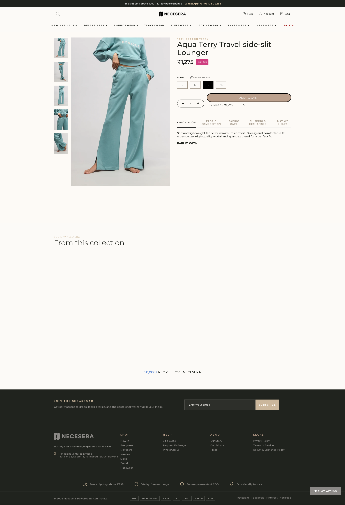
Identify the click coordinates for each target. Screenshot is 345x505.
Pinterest (272, 497)
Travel (124, 463)
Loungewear (125, 25)
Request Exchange (174, 445)
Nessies (125, 454)
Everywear (126, 445)
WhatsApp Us (171, 449)
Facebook (257, 497)
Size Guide (169, 440)
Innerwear (238, 25)
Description (186, 122)
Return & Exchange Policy (268, 449)
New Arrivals (63, 25)
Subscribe (267, 404)
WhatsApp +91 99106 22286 (203, 3)
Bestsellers (94, 25)
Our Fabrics (217, 445)
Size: (193, 77)
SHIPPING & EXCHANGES (257, 122)
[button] (183, 69)
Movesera (126, 449)
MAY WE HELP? (283, 122)
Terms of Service (263, 445)
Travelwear (154, 25)
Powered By (92, 498)
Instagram (243, 497)
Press (213, 449)
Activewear (209, 25)
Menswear (265, 25)
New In (124, 440)
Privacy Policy (261, 440)
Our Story (216, 440)
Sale (288, 25)
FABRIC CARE (234, 122)
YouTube (285, 497)
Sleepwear (180, 25)
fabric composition (211, 122)
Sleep (123, 458)
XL (221, 84)
